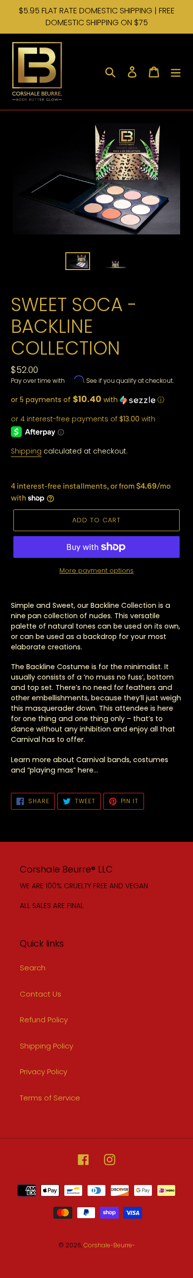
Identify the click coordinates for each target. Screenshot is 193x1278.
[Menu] (176, 71)
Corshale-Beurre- (109, 1245)
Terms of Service (50, 1098)
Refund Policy (44, 1019)
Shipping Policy (46, 1046)
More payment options (96, 570)
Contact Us (40, 994)
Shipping (26, 451)
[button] (96, 400)
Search (33, 967)
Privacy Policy (43, 1071)
